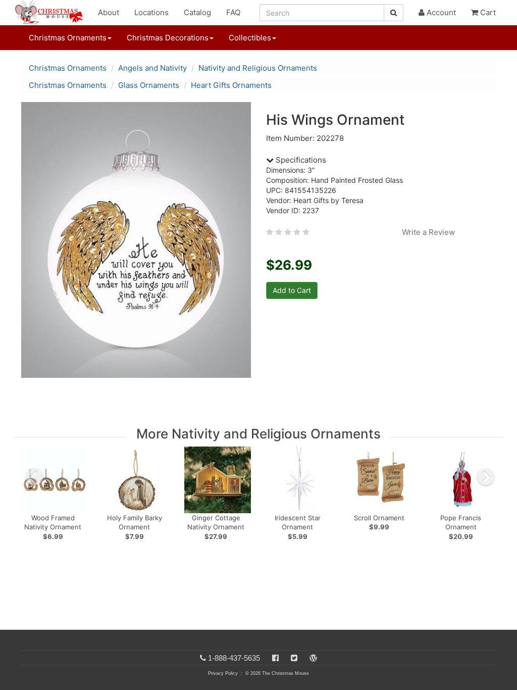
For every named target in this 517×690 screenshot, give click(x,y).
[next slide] (486, 477)
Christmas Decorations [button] (168, 37)
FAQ (233, 12)
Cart (487, 12)
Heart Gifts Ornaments (231, 85)
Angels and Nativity (152, 68)
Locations (151, 12)
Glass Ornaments (148, 85)
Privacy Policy (223, 673)
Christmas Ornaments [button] (68, 37)
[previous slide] (34, 477)
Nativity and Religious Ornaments (257, 68)
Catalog (197, 12)
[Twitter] (294, 658)
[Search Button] (393, 12)
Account (440, 12)
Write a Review (428, 232)
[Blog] (313, 658)
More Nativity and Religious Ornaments (258, 433)
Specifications (300, 160)
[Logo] (52, 12)
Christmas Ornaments (68, 68)
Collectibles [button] (250, 37)
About (108, 12)
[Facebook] (275, 658)
